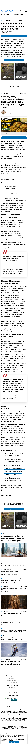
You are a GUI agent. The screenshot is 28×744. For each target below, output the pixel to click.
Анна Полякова (10, 112)
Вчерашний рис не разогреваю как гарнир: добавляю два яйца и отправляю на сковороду (14, 472)
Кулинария (5, 586)
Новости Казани (6, 20)
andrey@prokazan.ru (13, 680)
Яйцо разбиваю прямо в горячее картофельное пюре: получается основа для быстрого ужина (14, 455)
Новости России (6, 93)
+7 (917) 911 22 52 (13, 678)
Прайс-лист (13, 682)
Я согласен (14, 742)
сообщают (18, 47)
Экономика (5, 533)
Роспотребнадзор (6, 331)
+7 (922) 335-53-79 (13, 688)
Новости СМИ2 (5, 62)
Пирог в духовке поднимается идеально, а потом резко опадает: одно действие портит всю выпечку (14, 466)
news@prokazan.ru (13, 690)
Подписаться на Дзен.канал (14, 36)
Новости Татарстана (7, 628)
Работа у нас (13, 692)
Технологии (5, 578)
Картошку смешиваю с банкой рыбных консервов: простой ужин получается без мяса (14, 461)
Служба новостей (7, 31)
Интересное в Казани (7, 569)
